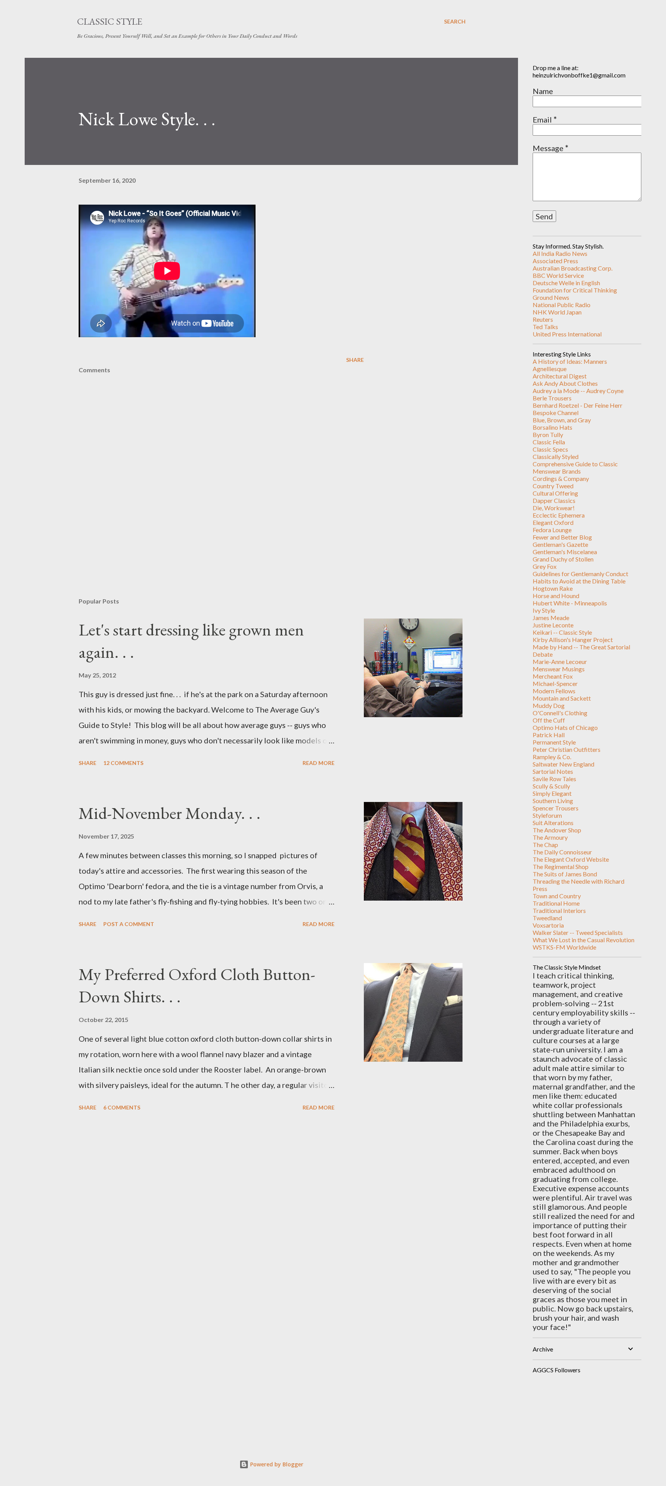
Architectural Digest (560, 376)
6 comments (121, 1107)
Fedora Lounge (552, 529)
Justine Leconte (553, 625)
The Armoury (550, 837)
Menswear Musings (559, 668)
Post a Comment (128, 924)
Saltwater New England (563, 764)
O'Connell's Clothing (560, 712)
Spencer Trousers (556, 808)
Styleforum (547, 815)
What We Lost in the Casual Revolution (583, 939)
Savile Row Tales (554, 778)
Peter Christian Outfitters (566, 749)
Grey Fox (545, 566)
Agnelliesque (550, 368)
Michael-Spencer (555, 683)
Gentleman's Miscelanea (565, 551)
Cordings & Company (561, 478)
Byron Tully (548, 434)
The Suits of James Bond (565, 873)
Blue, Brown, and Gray (562, 420)
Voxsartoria (548, 925)
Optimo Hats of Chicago (565, 727)
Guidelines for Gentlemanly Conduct (580, 573)
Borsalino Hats (552, 427)
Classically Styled (556, 456)
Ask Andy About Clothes (565, 383)
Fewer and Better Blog (562, 537)
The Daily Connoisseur (562, 852)
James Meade (551, 617)
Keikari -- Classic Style (562, 632)
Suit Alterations (553, 822)
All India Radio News (560, 253)
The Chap (545, 844)
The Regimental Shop (561, 866)
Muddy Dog (549, 705)
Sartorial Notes (553, 771)
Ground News (551, 297)
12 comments (123, 763)
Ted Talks (545, 326)
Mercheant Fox (553, 676)
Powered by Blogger (276, 1464)
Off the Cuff (549, 720)
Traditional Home (556, 903)
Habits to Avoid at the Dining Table (579, 581)
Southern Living (553, 800)
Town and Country (557, 895)
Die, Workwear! (554, 507)
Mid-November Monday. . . (170, 813)
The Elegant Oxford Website (571, 859)
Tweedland (547, 917)
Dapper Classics (554, 500)
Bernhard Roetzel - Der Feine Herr (577, 405)
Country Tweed (553, 485)
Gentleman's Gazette (560, 544)
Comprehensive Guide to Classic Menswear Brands (575, 467)
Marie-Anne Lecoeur (560, 661)
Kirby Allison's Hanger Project (573, 639)
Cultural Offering (555, 493)
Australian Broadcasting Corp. (572, 268)
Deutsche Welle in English (566, 282)
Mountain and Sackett (562, 698)
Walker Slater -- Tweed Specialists (578, 932)
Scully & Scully (551, 786)
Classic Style (109, 21)
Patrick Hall (549, 734)
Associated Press (555, 260)
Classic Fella (549, 441)
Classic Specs (550, 449)
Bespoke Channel (556, 412)
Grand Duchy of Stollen (563, 559)
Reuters (543, 319)
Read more (319, 763)
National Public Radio (561, 304)
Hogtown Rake (553, 588)
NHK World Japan (557, 312)
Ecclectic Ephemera (559, 515)
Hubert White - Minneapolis (570, 603)
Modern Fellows (554, 690)
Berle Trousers (552, 398)
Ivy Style (544, 610)
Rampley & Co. (552, 756)
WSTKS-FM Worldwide (564, 947)
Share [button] (355, 359)
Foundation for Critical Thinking (575, 290)
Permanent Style (554, 742)
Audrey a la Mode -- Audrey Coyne (578, 390)
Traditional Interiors (559, 910)
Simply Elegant (552, 793)
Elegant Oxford (553, 522)
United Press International (567, 334)
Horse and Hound (556, 595)
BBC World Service (558, 275)
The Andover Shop (557, 830)
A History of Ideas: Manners (570, 361)
